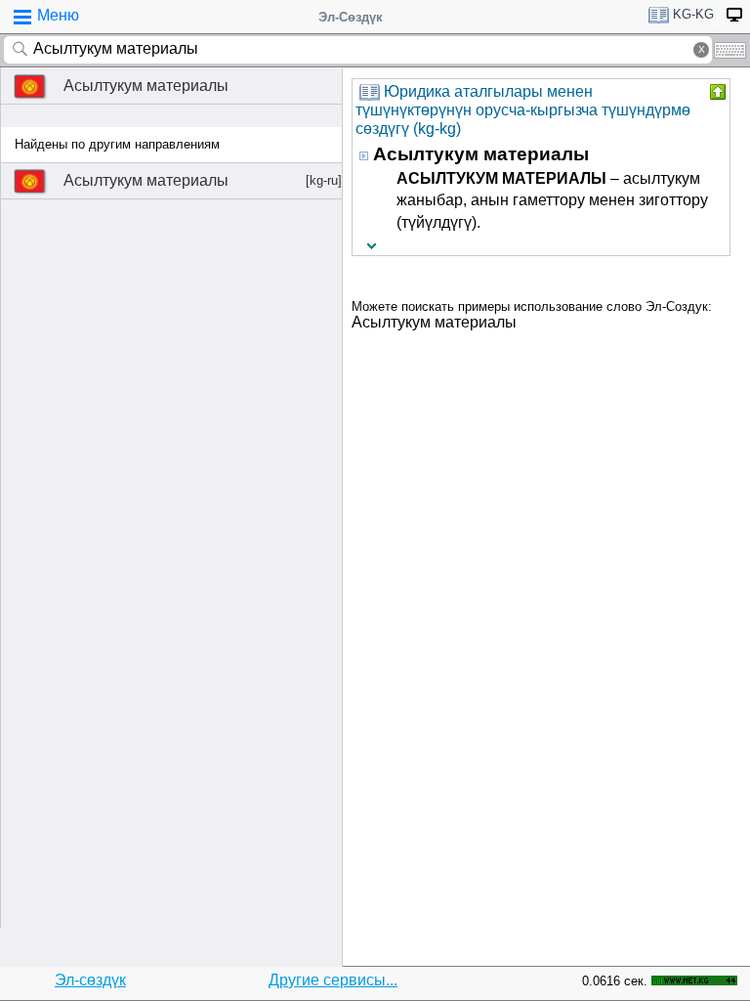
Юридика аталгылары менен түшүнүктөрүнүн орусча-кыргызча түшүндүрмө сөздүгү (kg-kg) (522, 110)
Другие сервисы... (333, 980)
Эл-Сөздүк (350, 17)
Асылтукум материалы (146, 85)
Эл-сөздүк (90, 980)
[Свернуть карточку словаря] (716, 92)
